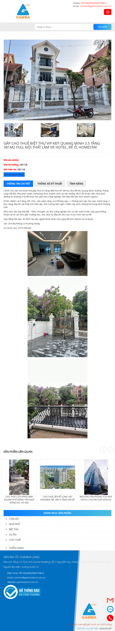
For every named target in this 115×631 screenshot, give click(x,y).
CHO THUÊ (15, 539)
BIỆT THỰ (13, 529)
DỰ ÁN (12, 534)
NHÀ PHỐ (14, 524)
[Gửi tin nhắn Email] (110, 600)
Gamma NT (105, 628)
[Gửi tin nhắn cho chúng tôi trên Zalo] (110, 609)
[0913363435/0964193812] (110, 618)
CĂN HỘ (14, 518)
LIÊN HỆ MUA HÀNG (14, 174)
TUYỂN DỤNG (16, 547)
